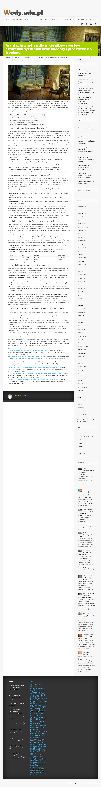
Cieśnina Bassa (35, 684)
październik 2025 (83, 227)
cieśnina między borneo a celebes (37, 690)
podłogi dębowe (36, 756)
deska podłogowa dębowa (37, 693)
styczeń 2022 (82, 295)
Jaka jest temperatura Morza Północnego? (86, 470)
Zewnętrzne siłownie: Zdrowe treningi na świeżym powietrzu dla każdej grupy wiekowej (35, 367)
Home (7, 19)
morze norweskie (38, 726)
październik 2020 (83, 346)
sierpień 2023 (82, 257)
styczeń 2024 (82, 247)
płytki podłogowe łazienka (38, 763)
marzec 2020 (82, 366)
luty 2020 (81, 370)
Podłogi (53, 19)
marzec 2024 (82, 240)
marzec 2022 (82, 288)
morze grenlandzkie (37, 716)
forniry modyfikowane (38, 701)
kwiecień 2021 (82, 326)
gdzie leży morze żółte (37, 704)
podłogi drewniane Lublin (36, 754)
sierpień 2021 (81, 312)
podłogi (42, 750)
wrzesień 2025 (82, 230)
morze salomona (39, 732)
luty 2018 (80, 384)
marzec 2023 (82, 274)
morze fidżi (35, 715)
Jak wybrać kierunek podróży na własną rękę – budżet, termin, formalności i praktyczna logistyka (86, 617)
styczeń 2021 (82, 336)
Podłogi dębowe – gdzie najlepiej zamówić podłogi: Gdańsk (16, 747)
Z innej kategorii (90, 19)
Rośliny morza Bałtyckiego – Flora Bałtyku (86, 535)
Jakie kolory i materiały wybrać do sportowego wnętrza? (24, 120)
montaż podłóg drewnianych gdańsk (38, 709)
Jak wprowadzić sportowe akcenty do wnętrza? (21, 117)
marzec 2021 (81, 329)
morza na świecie (37, 712)
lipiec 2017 (81, 397)
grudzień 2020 (82, 339)
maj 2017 (80, 404)
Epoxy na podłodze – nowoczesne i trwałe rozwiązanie (15, 697)
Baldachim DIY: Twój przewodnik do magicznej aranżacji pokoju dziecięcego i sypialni (34, 379)
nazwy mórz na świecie (37, 743)
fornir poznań (39, 700)
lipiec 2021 (81, 315)
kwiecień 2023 (82, 271)
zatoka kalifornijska (36, 774)
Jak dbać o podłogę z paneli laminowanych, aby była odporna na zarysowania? (86, 128)
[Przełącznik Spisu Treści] (42, 115)
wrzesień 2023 (82, 254)
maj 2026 (81, 217)
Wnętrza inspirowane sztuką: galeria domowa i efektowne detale (28, 362)
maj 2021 (80, 322)
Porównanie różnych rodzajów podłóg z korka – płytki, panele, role (85, 167)
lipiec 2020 (81, 356)
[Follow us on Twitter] (82, 24)
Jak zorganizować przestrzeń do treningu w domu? (23, 118)
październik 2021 (82, 305)
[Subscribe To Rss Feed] (91, 24)
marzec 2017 (81, 411)
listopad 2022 (82, 281)
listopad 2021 (82, 302)
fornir (32, 700)
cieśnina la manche (35, 687)
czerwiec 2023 (82, 264)
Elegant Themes (78, 783)
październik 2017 (82, 387)
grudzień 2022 (82, 278)
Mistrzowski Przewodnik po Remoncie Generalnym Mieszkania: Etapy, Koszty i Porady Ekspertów (85, 554)
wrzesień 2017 (82, 390)
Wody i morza (80, 19)
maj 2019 (80, 380)
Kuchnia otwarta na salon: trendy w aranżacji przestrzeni (26, 356)
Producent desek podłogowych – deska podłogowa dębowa (84, 175)
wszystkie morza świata (39, 770)
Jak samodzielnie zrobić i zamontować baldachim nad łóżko (86, 636)
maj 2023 (80, 268)
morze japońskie (37, 720)
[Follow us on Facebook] (86, 24)
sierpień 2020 (82, 353)
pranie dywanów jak (40, 759)
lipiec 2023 (81, 261)
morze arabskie (36, 713)
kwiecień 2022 (82, 285)
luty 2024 (81, 244)
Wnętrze (66, 19)
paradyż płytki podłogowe (35, 749)
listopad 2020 (82, 343)
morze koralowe (36, 724)
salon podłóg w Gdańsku (36, 766)
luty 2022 (81, 292)
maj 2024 (81, 237)
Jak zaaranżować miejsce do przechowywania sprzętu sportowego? (27, 124)
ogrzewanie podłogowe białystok (38, 745)
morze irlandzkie (38, 718)
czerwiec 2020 (82, 360)
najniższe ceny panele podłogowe (37, 737)
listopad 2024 (82, 234)
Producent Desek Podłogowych (36, 761)
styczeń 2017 (82, 414)
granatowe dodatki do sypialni (40, 705)
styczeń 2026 (82, 220)
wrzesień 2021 (82, 309)
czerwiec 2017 (82, 401)
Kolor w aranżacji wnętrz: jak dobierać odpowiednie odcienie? (27, 350)
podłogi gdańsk (36, 758)
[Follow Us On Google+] (95, 24)
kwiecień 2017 (82, 407)
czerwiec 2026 (82, 213)
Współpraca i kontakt (16, 19)
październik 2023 (83, 251)
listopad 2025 (82, 223)
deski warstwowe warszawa (38, 697)
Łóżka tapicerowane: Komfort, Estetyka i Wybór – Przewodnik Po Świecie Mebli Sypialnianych (37, 373)
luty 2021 (80, 332)
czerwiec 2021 (82, 319)
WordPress (94, 783)
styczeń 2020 (82, 373)
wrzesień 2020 (82, 349)
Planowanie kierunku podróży (41, 19)
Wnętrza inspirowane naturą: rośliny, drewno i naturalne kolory (86, 595)
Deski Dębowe (35, 695)
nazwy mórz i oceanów (37, 740)
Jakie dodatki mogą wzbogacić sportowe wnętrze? (23, 122)
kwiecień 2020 (82, 363)
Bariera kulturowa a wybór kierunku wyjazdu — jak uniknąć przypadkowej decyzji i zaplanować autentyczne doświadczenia (86, 110)
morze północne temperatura (38, 729)
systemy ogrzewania (36, 768)
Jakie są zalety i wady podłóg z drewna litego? (85, 577)
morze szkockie (37, 734)
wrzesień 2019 (82, 377)
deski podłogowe (37, 696)
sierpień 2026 (82, 206)
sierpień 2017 (81, 394)
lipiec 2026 (81, 210)
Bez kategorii (28, 19)
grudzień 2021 (82, 298)
